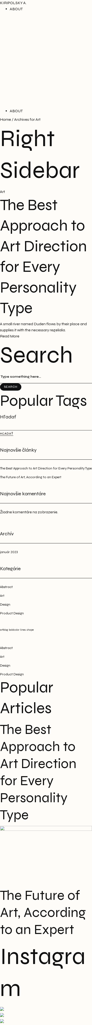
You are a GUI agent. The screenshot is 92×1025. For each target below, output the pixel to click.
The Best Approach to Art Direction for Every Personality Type (46, 468)
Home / (6, 119)
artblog (4, 629)
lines (23, 629)
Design (5, 604)
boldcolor (14, 629)
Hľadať (8, 417)
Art (2, 191)
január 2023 (9, 552)
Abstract (6, 587)
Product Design (12, 613)
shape (30, 629)
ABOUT (16, 9)
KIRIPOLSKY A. (13, 2)
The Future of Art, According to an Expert (30, 477)
